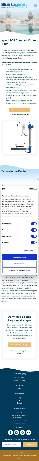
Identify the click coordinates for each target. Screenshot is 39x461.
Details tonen (28, 251)
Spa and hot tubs (19, 378)
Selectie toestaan (20, 264)
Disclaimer (21, 455)
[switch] (34, 230)
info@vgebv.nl (20, 423)
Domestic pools (19, 380)
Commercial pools (20, 383)
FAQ (19, 400)
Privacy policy (27, 455)
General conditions (7, 455)
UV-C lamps (19, 385)
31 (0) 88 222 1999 (21, 420)
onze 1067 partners (14, 199)
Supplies (19, 388)
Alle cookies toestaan (19, 257)
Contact (19, 403)
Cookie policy (15, 455)
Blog (19, 398)
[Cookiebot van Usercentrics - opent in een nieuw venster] (28, 189)
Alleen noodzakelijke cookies (19, 270)
